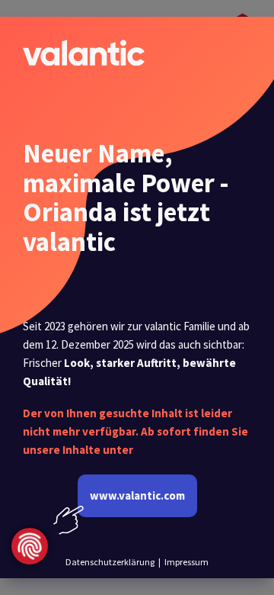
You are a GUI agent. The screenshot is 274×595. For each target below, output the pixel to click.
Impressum (186, 562)
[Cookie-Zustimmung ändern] (29, 546)
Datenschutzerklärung (110, 562)
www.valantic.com (137, 495)
